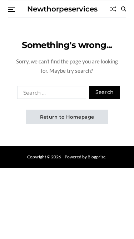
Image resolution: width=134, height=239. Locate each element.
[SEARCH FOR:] (50, 94)
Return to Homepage (67, 117)
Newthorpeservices (62, 9)
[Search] (123, 8)
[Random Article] (113, 9)
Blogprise (96, 156)
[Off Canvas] (11, 9)
